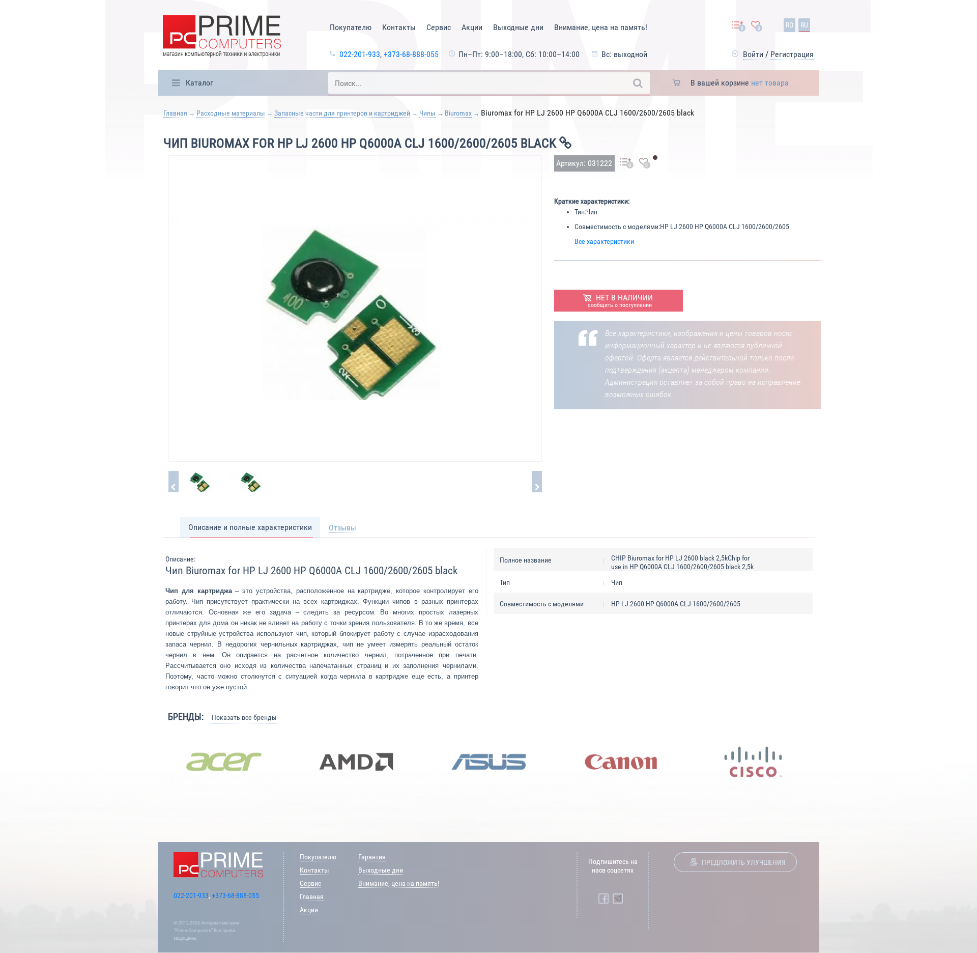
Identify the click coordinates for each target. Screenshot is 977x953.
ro (789, 25)
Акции (472, 27)
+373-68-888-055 (411, 54)
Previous (150, 761)
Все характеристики (604, 241)
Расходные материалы (230, 113)
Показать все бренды (244, 717)
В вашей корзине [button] (740, 83)
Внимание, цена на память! (600, 27)
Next (827, 761)
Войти (753, 54)
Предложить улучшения (744, 862)
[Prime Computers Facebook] (603, 898)
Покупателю (350, 27)
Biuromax (458, 113)
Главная (175, 113)
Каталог (199, 83)
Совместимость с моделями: (617, 226)
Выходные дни (518, 27)
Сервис (438, 27)
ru (804, 25)
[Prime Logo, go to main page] (222, 38)
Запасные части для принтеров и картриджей (342, 113)
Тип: (580, 212)
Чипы (427, 113)
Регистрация (792, 54)
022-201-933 (359, 54)
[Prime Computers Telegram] (618, 898)
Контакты (399, 27)
